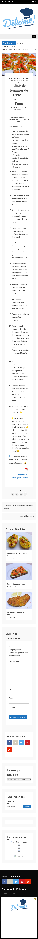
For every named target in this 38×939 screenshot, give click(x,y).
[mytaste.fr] (19, 856)
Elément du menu (9, 1)
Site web (12, 707)
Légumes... (14, 78)
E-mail (12, 698)
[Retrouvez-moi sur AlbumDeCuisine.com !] (19, 845)
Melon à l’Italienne (25, 516)
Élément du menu (3, 1)
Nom (11, 689)
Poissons (20, 78)
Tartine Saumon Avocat (16, 584)
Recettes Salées (18, 80)
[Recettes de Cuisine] (19, 842)
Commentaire (14, 661)
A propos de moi (10, 893)
